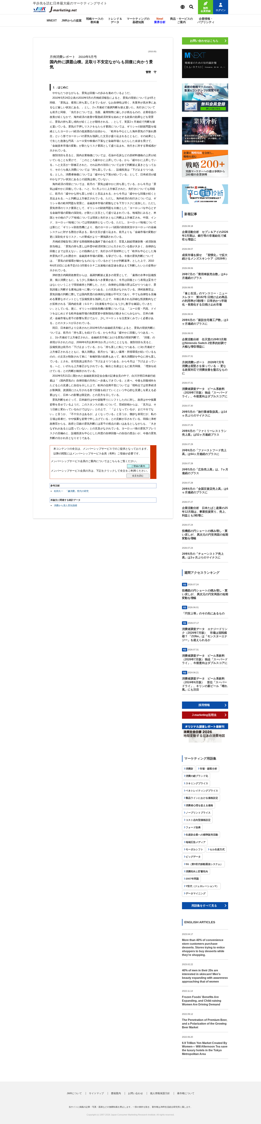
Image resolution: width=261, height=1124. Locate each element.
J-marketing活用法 (204, 714)
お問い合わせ (135, 1093)
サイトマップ (96, 1093)
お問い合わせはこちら (204, 40)
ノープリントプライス (198, 812)
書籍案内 (116, 1093)
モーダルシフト (194, 849)
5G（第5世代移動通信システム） (204, 864)
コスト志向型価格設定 (198, 820)
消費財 (189, 768)
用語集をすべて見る (204, 905)
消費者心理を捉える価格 (199, 805)
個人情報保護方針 (160, 1093)
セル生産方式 (217, 849)
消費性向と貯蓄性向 (197, 871)
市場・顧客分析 (208, 768)
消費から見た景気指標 (65, 505)
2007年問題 (192, 878)
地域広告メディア (196, 842)
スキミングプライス (197, 783)
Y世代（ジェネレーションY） (202, 886)
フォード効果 (193, 827)
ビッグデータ (193, 856)
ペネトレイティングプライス (202, 790)
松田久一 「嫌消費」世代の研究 (71, 491)
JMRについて (74, 1093)
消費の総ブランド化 (197, 775)
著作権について (185, 1093)
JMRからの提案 (71, 20)
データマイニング (196, 893)
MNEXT (52, 20)
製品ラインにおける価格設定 (202, 797)
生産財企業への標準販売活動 (202, 834)
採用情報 (204, 704)
